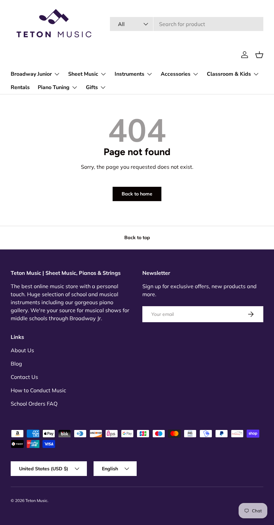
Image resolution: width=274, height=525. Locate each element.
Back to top (137, 237)
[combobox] (186, 24)
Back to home (137, 194)
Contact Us (24, 377)
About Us (22, 350)
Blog (16, 363)
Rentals (20, 87)
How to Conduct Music (38, 390)
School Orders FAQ (34, 403)
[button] (259, 54)
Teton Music (36, 500)
